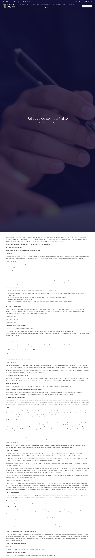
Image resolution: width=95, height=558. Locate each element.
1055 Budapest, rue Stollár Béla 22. (83, 1)
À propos (32, 4)
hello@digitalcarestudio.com (26, 359)
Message (87, 6)
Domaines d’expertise (43, 4)
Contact (71, 4)
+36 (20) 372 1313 (26, 1)
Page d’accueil (24, 4)
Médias (65, 4)
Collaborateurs (56, 4)
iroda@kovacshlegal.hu (10, 1)
